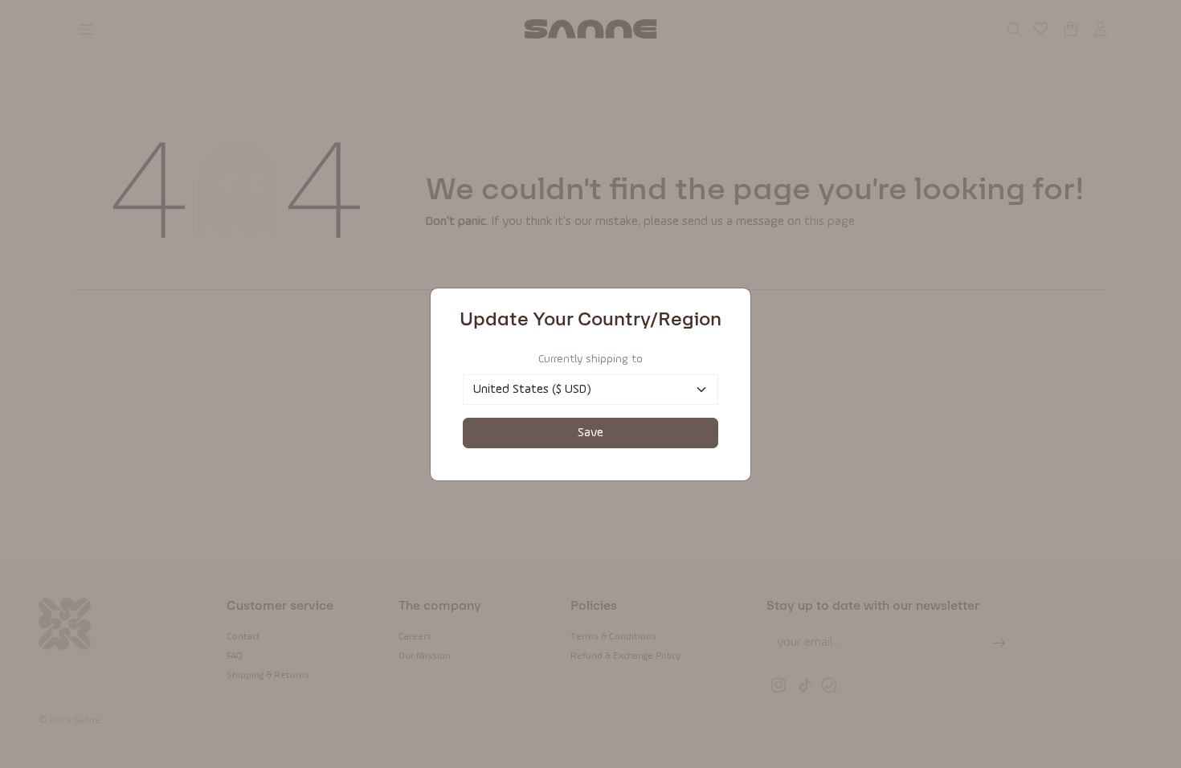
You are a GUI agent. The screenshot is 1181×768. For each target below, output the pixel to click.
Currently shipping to (590, 359)
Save (590, 433)
